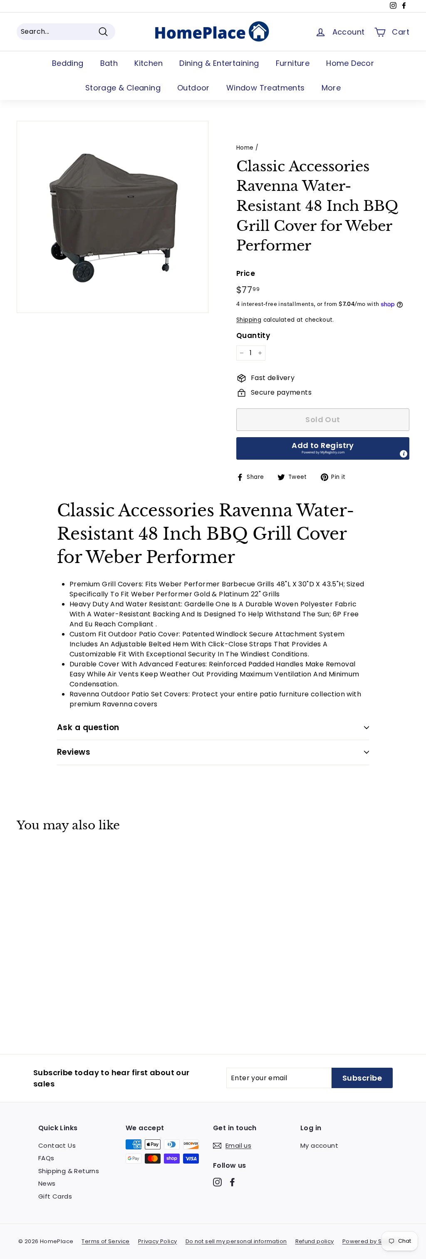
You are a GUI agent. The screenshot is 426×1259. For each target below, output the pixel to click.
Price (245, 273)
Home (245, 148)
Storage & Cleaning (123, 88)
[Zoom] (112, 217)
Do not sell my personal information (236, 1241)
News (47, 1183)
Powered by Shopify (370, 1241)
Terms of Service (105, 1241)
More (331, 88)
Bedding (68, 63)
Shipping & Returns (68, 1170)
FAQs (46, 1158)
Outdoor (193, 88)
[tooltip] (403, 454)
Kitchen (148, 63)
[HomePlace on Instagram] (217, 1181)
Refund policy (314, 1241)
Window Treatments (265, 88)
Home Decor (350, 63)
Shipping (248, 320)
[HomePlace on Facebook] (232, 1181)
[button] (322, 448)
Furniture (293, 63)
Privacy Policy (157, 1241)
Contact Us (57, 1145)
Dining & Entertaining (219, 63)
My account (319, 1145)
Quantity (253, 335)
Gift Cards (55, 1196)
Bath (109, 63)
